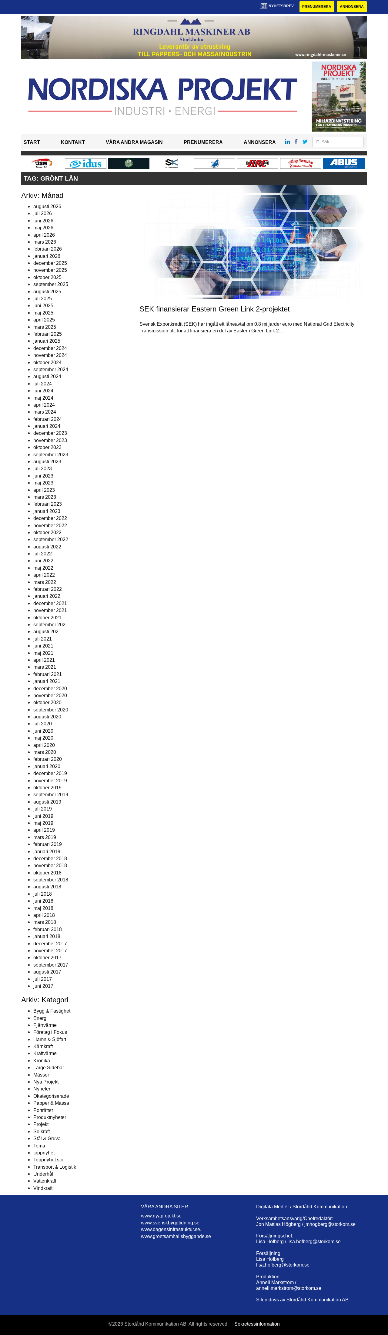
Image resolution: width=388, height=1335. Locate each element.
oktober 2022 (47, 532)
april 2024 (44, 405)
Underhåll (44, 1174)
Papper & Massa (51, 1103)
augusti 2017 (47, 971)
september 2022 (50, 539)
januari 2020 (46, 766)
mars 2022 (44, 582)
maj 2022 (43, 568)
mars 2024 (44, 411)
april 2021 (44, 660)
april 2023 (44, 490)
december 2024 (50, 348)
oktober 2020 (47, 702)
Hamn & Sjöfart (49, 1039)
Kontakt (73, 142)
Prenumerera (316, 7)
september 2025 (50, 284)
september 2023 (50, 454)
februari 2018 (47, 929)
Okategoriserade (51, 1096)
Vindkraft (42, 1188)
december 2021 (50, 603)
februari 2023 (47, 504)
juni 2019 (43, 816)
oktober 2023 (47, 447)
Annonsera (352, 7)
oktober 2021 (47, 617)
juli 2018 (42, 894)
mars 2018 (44, 922)
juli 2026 (42, 213)
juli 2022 (42, 553)
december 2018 (50, 858)
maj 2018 (43, 908)
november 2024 (50, 355)
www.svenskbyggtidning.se (170, 1222)
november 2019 (50, 780)
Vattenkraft (44, 1181)
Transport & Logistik (54, 1167)
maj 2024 (43, 398)
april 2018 (44, 915)
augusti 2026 (47, 206)
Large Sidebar (48, 1067)
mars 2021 (44, 667)
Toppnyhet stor (49, 1159)
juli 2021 (42, 638)
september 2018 (50, 879)
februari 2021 (47, 674)
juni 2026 (43, 220)
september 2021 (50, 624)
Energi (40, 1018)
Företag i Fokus (50, 1032)
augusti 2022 (47, 546)
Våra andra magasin (134, 142)
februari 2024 (47, 419)
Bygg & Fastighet (51, 1011)
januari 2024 (46, 426)
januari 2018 (46, 936)
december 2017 (50, 943)
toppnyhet (44, 1152)
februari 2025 (47, 334)
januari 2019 (46, 851)
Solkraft (41, 1131)
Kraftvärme (45, 1053)
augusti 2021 (47, 631)
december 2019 (50, 773)
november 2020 (50, 695)
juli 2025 (42, 298)
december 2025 (50, 263)
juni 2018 (43, 901)
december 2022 (50, 518)
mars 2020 (44, 752)
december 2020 (50, 688)
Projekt (40, 1124)
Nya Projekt (46, 1081)
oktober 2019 (47, 787)
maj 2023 (43, 482)
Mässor (41, 1074)
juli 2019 (42, 808)
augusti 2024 (47, 376)
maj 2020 (43, 738)
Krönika (41, 1060)
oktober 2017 (47, 957)
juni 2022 (43, 560)
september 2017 (50, 964)
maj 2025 (43, 312)
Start (32, 142)
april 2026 (44, 235)
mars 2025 (44, 327)
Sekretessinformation (257, 1324)
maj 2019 (43, 823)
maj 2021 (43, 653)
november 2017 (50, 950)
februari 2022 (47, 589)
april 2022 (44, 575)
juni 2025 (43, 305)
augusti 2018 (47, 886)
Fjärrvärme (45, 1025)
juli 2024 (42, 383)
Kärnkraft (43, 1046)
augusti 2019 (47, 801)
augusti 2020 (47, 716)
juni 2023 (43, 475)
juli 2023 (42, 468)
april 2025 (44, 319)
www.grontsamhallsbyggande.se (176, 1236)
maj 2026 (43, 227)
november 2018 (50, 865)
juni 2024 (43, 390)
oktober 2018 (47, 872)
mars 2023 (44, 497)
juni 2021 (43, 645)
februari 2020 (47, 759)
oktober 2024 (47, 362)
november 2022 (50, 525)
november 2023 (50, 440)
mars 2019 (44, 837)
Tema (39, 1145)
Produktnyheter (49, 1117)
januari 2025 (46, 341)
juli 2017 (42, 979)
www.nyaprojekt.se (161, 1215)
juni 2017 (43, 986)
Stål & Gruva (47, 1138)
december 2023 (50, 433)
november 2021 (50, 610)
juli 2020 (42, 723)
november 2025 (50, 270)
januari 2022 (46, 596)
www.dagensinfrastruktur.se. (171, 1229)
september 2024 (50, 369)
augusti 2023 (47, 461)
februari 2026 (47, 248)
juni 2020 (43, 731)
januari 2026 (46, 256)
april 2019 (44, 830)
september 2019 (50, 794)
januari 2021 (46, 681)
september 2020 (50, 709)
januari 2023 (46, 511)
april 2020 (44, 745)
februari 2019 (47, 844)
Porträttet (43, 1110)
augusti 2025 (47, 291)
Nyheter (41, 1088)
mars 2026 (44, 242)
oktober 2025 (47, 277)
